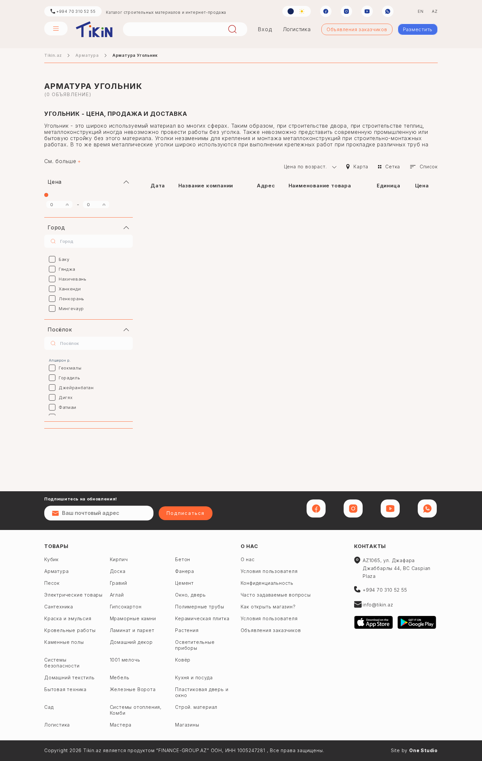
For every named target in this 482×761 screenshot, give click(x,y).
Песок (52, 583)
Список (429, 166)
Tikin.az (94, 29)
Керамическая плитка (202, 618)
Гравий (118, 583)
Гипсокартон (126, 606)
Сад (48, 707)
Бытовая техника (65, 689)
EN (421, 11)
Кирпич (119, 559)
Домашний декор (131, 642)
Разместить (418, 29)
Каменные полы (64, 642)
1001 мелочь (125, 660)
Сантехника (58, 606)
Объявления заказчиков (357, 29)
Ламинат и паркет (132, 630)
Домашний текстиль (69, 677)
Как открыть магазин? (268, 606)
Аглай (117, 595)
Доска (118, 571)
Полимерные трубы (199, 606)
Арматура (86, 55)
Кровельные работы (70, 630)
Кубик (51, 559)
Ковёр (183, 660)
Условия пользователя (269, 571)
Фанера (184, 571)
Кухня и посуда (193, 677)
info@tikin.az (378, 604)
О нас (249, 546)
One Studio (423, 750)
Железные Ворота (133, 689)
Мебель (120, 677)
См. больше (60, 161)
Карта (360, 166)
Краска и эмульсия (67, 618)
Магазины (187, 725)
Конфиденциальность (267, 583)
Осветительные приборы (194, 645)
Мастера (121, 725)
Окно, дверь (190, 595)
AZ (435, 11)
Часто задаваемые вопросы (276, 595)
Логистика (297, 29)
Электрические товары (73, 595)
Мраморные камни (133, 618)
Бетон (182, 559)
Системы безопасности (62, 662)
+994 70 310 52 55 (75, 11)
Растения (186, 630)
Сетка (392, 166)
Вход (265, 29)
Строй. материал (196, 707)
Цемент (184, 583)
